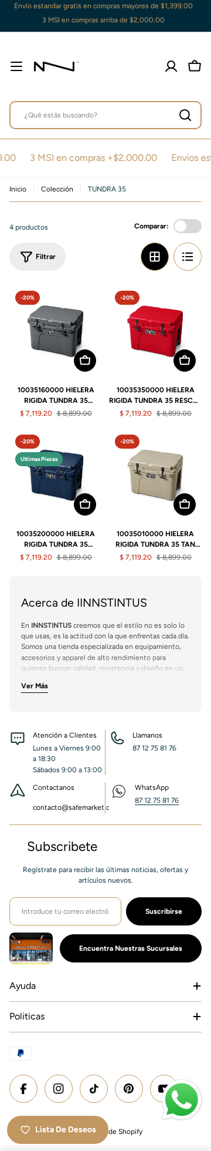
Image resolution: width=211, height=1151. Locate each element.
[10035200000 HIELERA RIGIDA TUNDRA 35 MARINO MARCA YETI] (55, 475)
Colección (57, 189)
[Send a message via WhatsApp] (181, 1099)
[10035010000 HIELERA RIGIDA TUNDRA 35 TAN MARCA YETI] (155, 475)
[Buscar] (185, 115)
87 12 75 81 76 (157, 800)
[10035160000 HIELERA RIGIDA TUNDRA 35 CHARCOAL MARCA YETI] (55, 331)
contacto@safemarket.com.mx (82, 807)
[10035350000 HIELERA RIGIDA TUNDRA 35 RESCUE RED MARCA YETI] (155, 331)
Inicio (17, 189)
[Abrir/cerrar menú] (16, 66)
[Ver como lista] (187, 257)
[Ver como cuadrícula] (155, 257)
